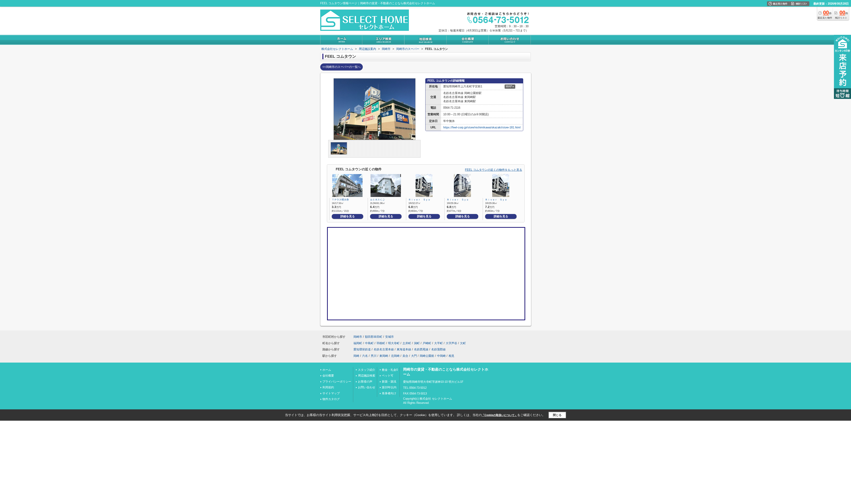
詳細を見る (347, 216)
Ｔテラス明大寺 (340, 199)
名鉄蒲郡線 (438, 349)
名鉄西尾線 (421, 349)
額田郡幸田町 (373, 336)
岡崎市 (357, 336)
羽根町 (381, 343)
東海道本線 (404, 349)
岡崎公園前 (427, 355)
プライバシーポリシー (336, 381)
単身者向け (389, 393)
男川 (374, 355)
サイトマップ (331, 393)
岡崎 (356, 355)
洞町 (417, 343)
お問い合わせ (366, 387)
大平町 (438, 343)
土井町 (406, 343)
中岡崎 (441, 355)
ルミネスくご (377, 199)
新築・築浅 (389, 381)
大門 (414, 355)
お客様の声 (365, 381)
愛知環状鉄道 (362, 349)
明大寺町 (394, 343)
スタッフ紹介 (366, 369)
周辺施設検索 (366, 375)
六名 (365, 355)
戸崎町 (427, 343)
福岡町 (357, 343)
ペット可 (387, 375)
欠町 (463, 343)
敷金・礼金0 (390, 369)
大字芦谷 (451, 343)
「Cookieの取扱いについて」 (499, 415)
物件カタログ (331, 399)
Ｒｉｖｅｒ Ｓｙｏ (419, 199)
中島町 (369, 343)
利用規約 (328, 387)
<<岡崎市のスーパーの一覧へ (341, 67)
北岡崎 (395, 355)
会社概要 (328, 375)
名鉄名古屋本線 (384, 349)
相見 (451, 355)
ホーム (326, 369)
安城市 (389, 336)
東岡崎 (383, 355)
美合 (405, 355)
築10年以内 (389, 387)
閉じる (557, 415)
